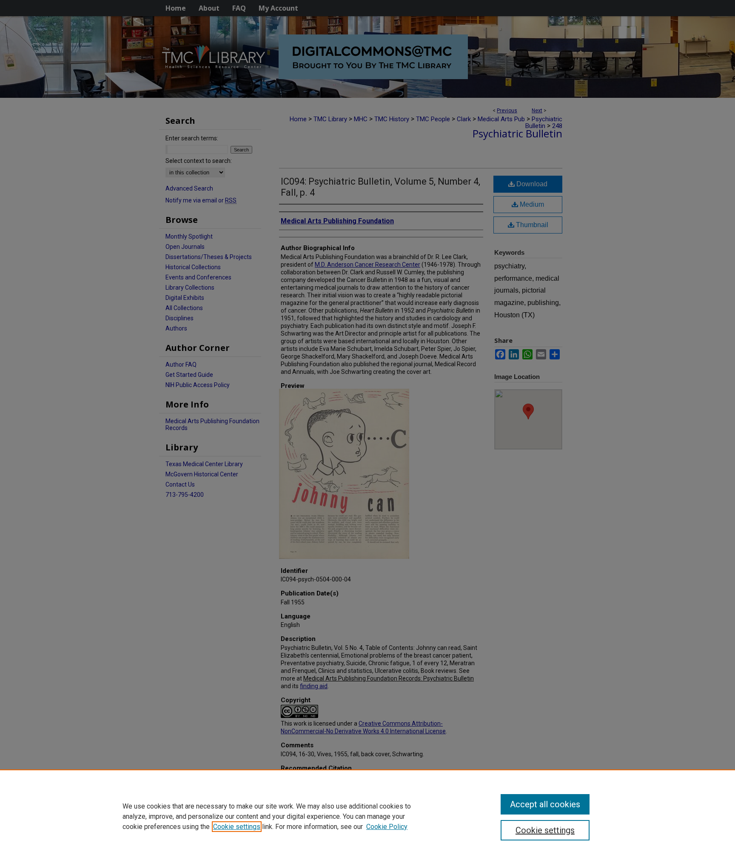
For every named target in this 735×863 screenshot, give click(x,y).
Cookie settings (236, 827)
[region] (367, 816)
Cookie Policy (386, 827)
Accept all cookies (545, 804)
